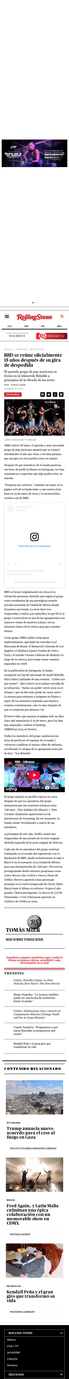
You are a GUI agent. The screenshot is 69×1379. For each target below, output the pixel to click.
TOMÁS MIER (15, 385)
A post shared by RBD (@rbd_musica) (34, 582)
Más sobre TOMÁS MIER (24, 939)
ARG (26, 326)
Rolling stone (21, 1333)
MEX (59, 326)
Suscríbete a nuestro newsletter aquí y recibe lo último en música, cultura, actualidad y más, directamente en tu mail (34, 960)
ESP (43, 326)
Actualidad (13, 1352)
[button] (5, 153)
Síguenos (16, 1374)
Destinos (12, 1365)
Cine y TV (13, 1346)
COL (10, 326)
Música (11, 1339)
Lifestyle (12, 1358)
